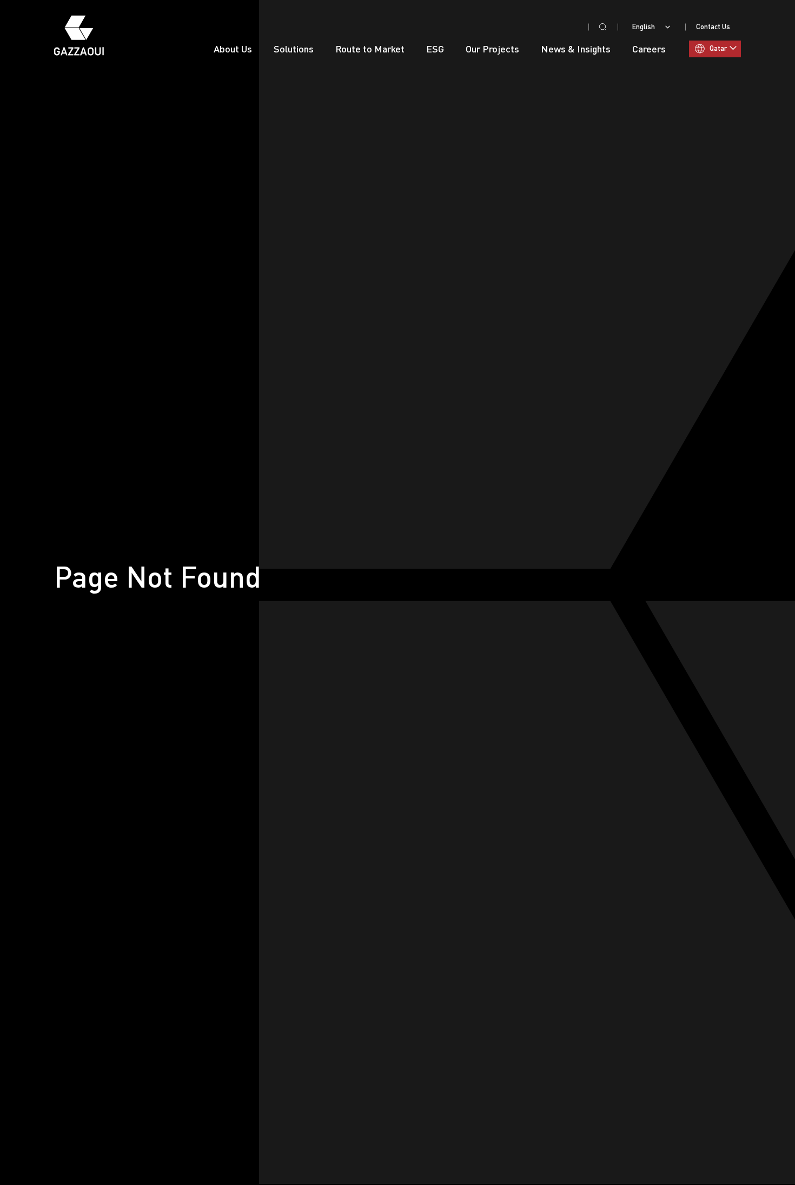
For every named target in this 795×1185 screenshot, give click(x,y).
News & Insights (576, 49)
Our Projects (492, 49)
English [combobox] (643, 26)
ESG (435, 49)
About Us (233, 49)
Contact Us (713, 26)
